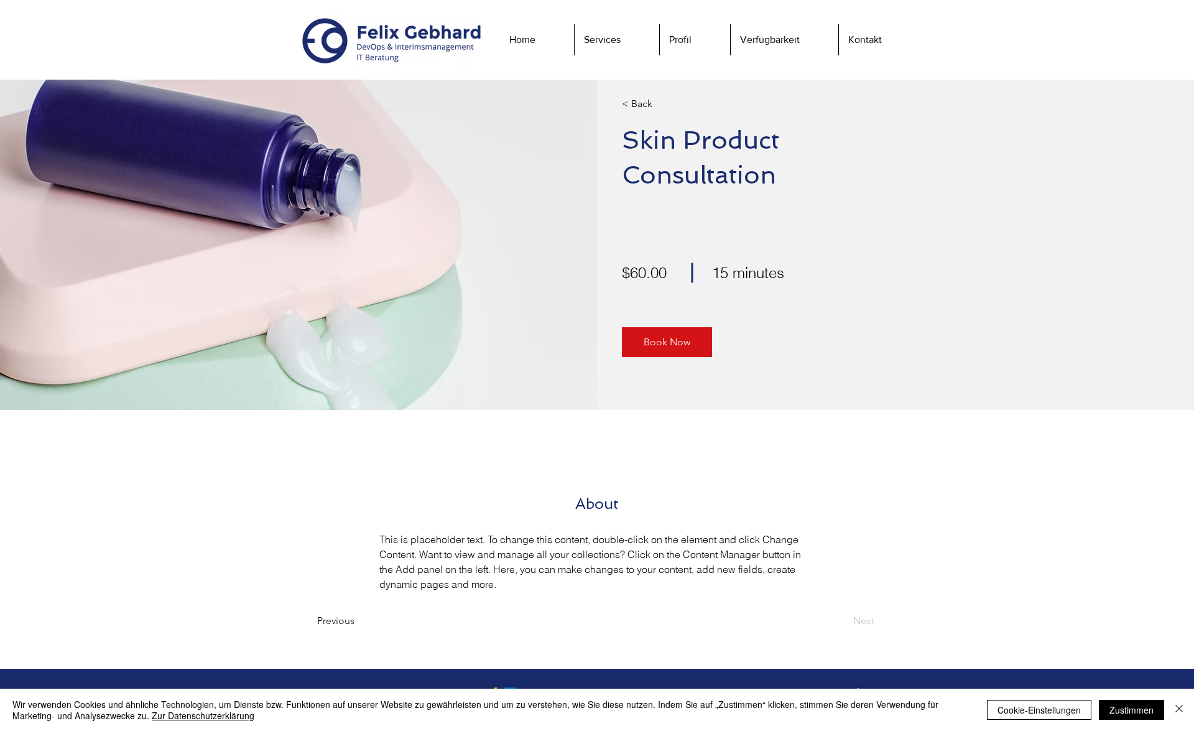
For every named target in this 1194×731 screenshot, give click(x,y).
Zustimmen (1131, 710)
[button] (879, 39)
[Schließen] (1179, 710)
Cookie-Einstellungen (1039, 710)
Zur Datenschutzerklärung (203, 715)
